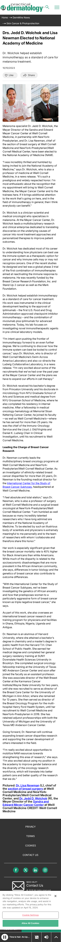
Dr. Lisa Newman (27, 785)
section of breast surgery (26, 788)
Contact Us (30, 855)
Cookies (30, 845)
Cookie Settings (30, 915)
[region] (30, 910)
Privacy (30, 826)
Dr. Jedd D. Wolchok (33, 798)
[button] (5, 937)
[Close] (55, 896)
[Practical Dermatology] (22, 7)
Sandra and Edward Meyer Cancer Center (26, 803)
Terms (30, 836)
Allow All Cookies (30, 923)
